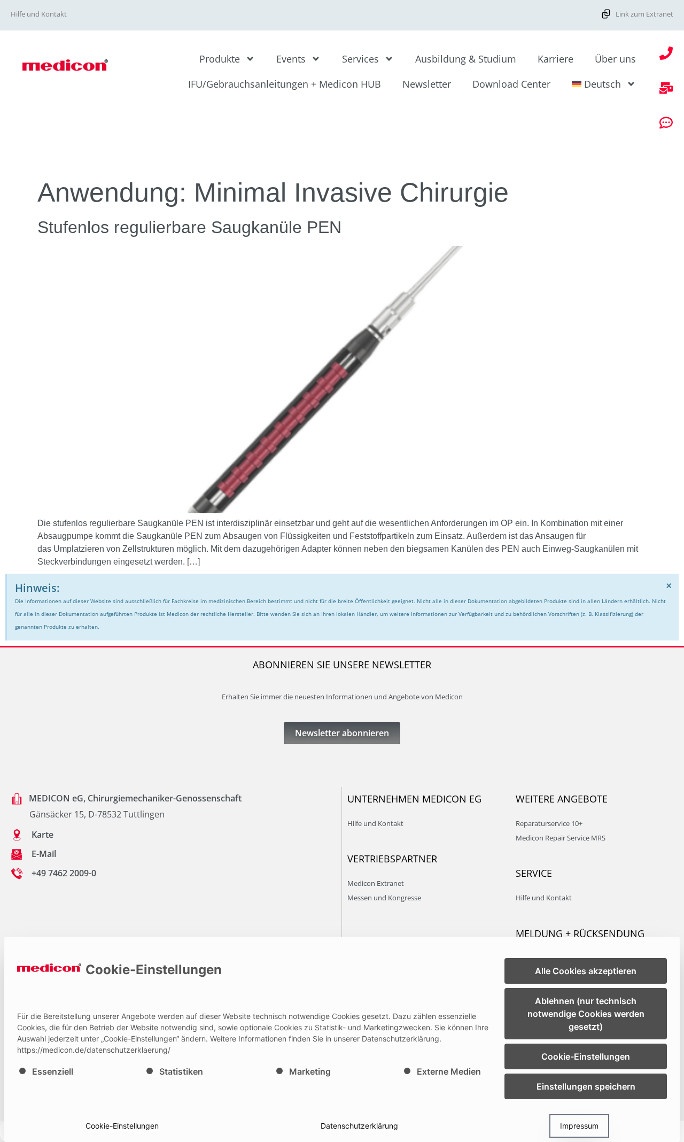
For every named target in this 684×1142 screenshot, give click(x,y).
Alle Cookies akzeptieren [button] (585, 971)
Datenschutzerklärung (359, 1125)
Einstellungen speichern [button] (586, 1086)
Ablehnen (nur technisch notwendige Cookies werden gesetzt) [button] (585, 1014)
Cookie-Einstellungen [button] (585, 1056)
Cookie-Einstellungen (122, 1125)
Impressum (579, 1125)
